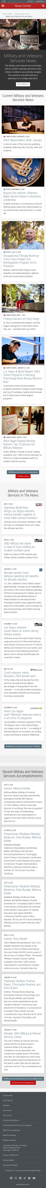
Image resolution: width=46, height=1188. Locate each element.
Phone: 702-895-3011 (11, 1155)
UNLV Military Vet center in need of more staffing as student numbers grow (23, 550)
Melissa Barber (23, 803)
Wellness (6, 1105)
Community (7, 1110)
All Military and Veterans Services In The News (23, 746)
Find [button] (43, 6)
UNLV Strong (7, 1100)
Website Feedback (9, 1140)
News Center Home (22, 14)
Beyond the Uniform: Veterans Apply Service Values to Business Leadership (23, 188)
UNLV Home (7, 14)
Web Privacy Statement (11, 1130)
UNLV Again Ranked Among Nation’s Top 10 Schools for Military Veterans (23, 436)
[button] (3, 6)
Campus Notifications (11, 1120)
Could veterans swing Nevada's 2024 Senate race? (23, 684)
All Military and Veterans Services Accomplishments (23, 1079)
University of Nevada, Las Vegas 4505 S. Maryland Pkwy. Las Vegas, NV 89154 (15, 1147)
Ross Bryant (23, 952)
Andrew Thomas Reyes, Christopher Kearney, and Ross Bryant (23, 999)
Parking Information (10, 1165)
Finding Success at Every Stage (23, 309)
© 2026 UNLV (9, 1170)
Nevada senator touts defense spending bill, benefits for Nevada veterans (23, 592)
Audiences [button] (40, 1)
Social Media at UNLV (22, 1184)
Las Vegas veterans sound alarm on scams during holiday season (23, 642)
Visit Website (23, 84)
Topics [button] (30, 1)
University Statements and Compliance (17, 1125)
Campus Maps (8, 1160)
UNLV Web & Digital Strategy (32, 1170)
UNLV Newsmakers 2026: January (23, 130)
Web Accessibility (9, 1135)
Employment (7, 1095)
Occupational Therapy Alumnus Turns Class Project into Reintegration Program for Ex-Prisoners (23, 251)
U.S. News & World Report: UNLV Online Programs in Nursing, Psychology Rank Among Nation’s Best (23, 370)
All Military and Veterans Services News (23, 472)
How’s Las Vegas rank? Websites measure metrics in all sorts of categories (23, 722)
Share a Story (24, 476)
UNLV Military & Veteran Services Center (23, 1050)
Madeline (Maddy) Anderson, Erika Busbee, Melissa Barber (23, 852)
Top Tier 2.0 (7, 1115)
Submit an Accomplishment (23, 1083)
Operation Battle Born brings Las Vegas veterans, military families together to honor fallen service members (23, 517)
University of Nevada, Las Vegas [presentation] (4, 1)
